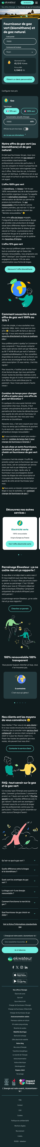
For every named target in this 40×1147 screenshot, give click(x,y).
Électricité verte (20, 994)
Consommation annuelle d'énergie (17, 117)
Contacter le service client (20, 748)
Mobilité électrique (19, 1032)
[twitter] (17, 967)
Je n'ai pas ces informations (14, 135)
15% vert (12, 111)
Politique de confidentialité (20, 1121)
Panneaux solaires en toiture (20, 1020)
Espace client (20, 1070)
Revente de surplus (20, 1028)
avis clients (31, 725)
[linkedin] (26, 967)
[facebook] (13, 967)
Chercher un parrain (20, 609)
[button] (20, 861)
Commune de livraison (13, 47)
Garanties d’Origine (13, 239)
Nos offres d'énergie (8, 7)
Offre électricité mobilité (20, 1039)
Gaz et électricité (20, 1001)
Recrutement (20, 1131)
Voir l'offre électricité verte (20, 544)
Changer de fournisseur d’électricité (20, 1009)
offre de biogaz (17, 218)
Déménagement (20, 1066)
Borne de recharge (20, 1036)
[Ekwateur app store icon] (20, 975)
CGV (20, 1110)
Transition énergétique (20, 1051)
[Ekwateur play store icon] (20, 981)
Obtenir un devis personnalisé (19, 79)
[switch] (25, 129)
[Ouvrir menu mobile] (36, 2)
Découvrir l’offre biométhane (20, 269)
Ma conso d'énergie (20, 1047)
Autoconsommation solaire (20, 1016)
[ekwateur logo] (9, 2)
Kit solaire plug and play (20, 1024)
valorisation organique (17, 197)
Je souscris (27, 3)
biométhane (9, 189)
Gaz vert (20, 997)
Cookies (20, 1115)
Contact (20, 1105)
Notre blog (20, 1043)
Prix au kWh (18, 67)
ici (7, 334)
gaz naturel (28, 158)
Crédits (20, 1136)
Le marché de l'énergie (20, 1055)
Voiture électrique (20, 1062)
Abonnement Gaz (19, 61)
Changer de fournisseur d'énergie (20, 1005)
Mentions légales (20, 1126)
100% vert (31, 111)
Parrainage (20, 1074)
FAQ (20, 1100)
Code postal (10, 37)
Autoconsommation (20, 1059)
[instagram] (21, 967)
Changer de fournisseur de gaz (20, 1013)
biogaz (20, 189)
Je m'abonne (20, 950)
